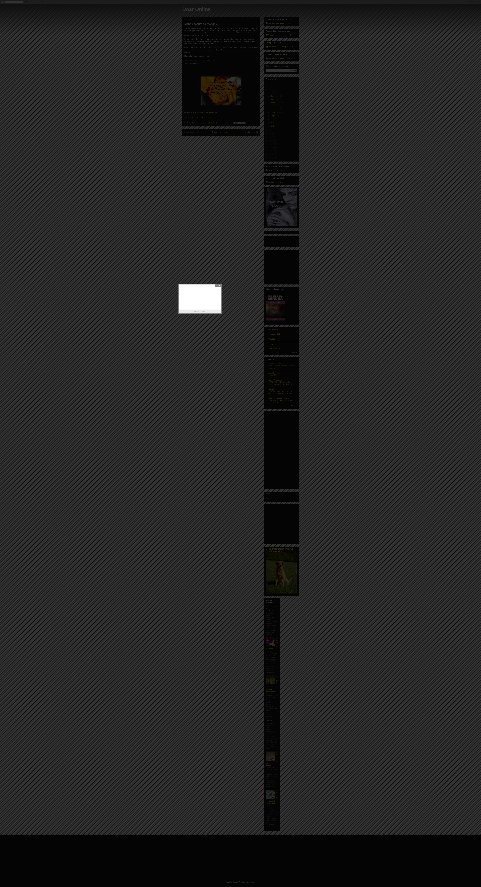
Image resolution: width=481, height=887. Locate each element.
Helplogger (203, 311)
